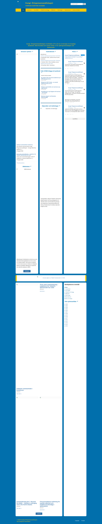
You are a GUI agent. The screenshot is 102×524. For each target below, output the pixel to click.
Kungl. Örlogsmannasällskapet (75, 61)
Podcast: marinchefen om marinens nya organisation (50, 87)
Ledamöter (29, 10)
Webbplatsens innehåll (72, 284)
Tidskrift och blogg (45, 10)
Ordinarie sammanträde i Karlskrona (25, 144)
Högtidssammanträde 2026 (47, 63)
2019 (67, 315)
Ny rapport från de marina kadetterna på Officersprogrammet (51, 78)
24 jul (75, 107)
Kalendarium (68, 10)
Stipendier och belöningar (50, 106)
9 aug (75, 73)
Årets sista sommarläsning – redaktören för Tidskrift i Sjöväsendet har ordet (26, 155)
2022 (67, 310)
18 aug (75, 63)
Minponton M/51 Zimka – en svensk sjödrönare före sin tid (49, 83)
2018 (67, 316)
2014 (67, 322)
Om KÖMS (36, 10)
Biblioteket (26, 166)
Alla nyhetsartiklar (70, 301)
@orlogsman (70, 63)
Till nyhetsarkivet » (21, 163)
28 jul (75, 89)
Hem (23, 10)
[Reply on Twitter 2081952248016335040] (66, 102)
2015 (67, 321)
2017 (67, 318)
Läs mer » (19, 393)
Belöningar (60, 10)
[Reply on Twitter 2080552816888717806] (66, 114)
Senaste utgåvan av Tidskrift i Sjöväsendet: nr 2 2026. (54, 277)
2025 (67, 305)
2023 (67, 308)
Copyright (77, 520)
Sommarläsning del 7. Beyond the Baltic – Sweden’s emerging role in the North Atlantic (26, 503)
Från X (74, 51)
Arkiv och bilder (76, 10)
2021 (67, 312)
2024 (67, 307)
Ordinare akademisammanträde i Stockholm (50, 55)
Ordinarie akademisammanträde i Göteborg (50, 60)
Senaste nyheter (26, 51)
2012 (67, 326)
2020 (67, 313)
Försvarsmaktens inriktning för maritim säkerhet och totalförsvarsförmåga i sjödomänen (50, 504)
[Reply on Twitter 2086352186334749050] (66, 84)
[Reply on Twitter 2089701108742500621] (66, 68)
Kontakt (83, 520)
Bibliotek (53, 10)
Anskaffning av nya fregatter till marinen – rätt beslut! (51, 92)
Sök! (84, 3)
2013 (67, 324)
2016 (67, 319)
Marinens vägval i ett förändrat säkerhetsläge (48, 97)
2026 (67, 304)
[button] (39, 514)
